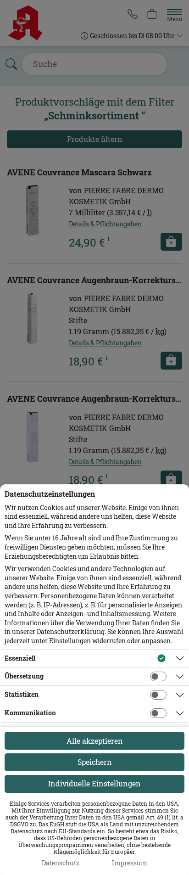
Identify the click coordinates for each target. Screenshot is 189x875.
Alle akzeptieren (95, 741)
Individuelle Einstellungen (94, 783)
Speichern (95, 762)
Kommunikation (30, 712)
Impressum (129, 863)
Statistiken (22, 694)
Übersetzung (24, 676)
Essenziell (20, 658)
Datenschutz (60, 863)
